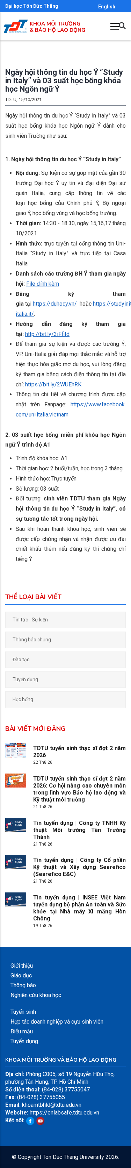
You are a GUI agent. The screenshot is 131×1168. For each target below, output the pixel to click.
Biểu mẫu (21, 1031)
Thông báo (23, 985)
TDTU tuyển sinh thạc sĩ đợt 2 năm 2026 (79, 752)
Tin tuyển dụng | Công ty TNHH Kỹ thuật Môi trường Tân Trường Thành (79, 830)
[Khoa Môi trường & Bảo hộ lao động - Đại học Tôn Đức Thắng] (15, 23)
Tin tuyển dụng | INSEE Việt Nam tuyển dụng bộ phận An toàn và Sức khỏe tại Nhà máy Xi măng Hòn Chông (79, 908)
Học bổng (23, 699)
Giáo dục (21, 975)
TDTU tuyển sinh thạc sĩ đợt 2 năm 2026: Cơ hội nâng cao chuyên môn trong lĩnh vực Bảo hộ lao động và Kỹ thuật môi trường (79, 789)
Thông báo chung (32, 639)
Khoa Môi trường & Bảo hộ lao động (57, 27)
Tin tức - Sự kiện (30, 619)
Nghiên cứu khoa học (35, 995)
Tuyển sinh (23, 1012)
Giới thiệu (21, 965)
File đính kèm (42, 283)
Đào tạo (21, 659)
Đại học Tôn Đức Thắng (31, 6)
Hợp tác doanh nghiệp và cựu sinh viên (56, 1021)
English (106, 6)
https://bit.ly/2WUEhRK (53, 384)
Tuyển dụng (25, 679)
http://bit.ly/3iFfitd (47, 334)
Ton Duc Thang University (73, 1157)
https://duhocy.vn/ (55, 303)
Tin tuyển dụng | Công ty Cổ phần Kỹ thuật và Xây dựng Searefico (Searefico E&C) (79, 867)
